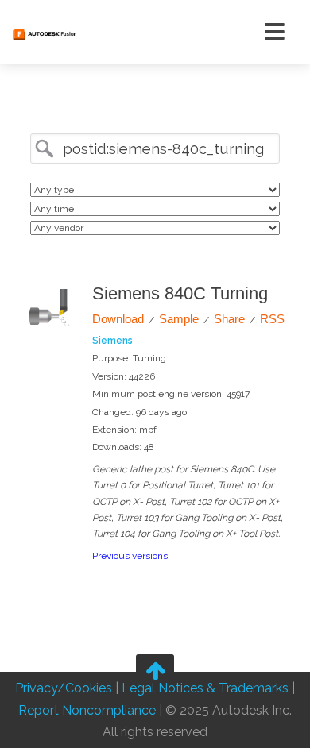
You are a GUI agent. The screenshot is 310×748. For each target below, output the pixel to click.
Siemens (112, 340)
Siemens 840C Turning (180, 293)
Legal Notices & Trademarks (205, 688)
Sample (179, 319)
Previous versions (130, 555)
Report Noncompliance (87, 710)
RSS (272, 319)
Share (229, 319)
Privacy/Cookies (63, 688)
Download (118, 319)
